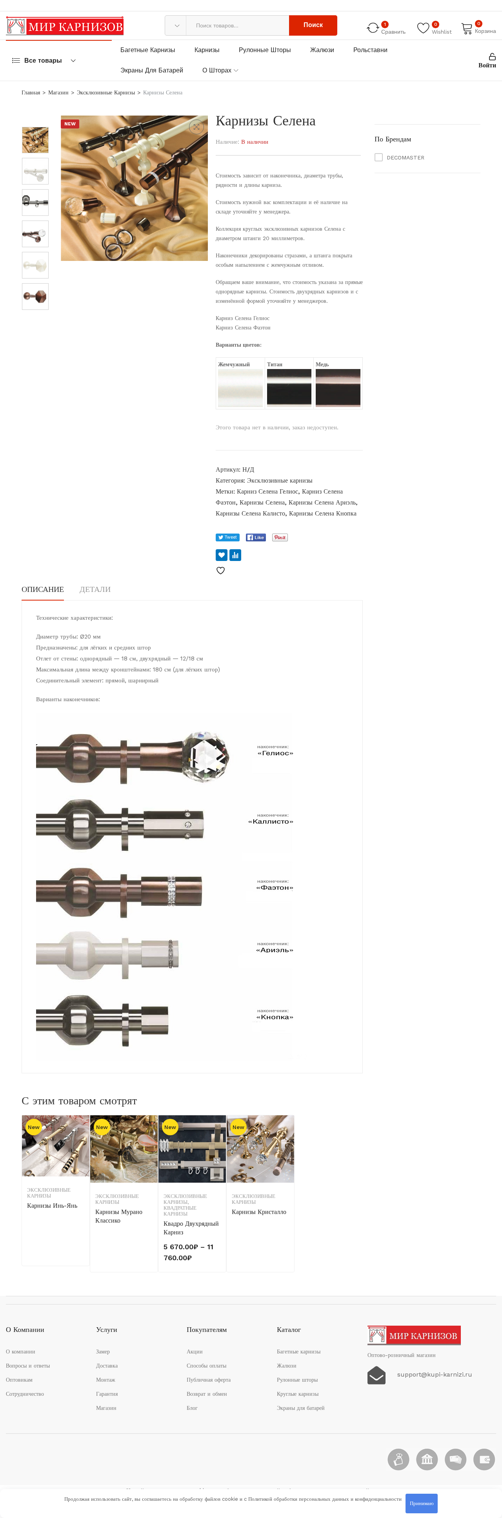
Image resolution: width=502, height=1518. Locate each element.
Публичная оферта (209, 1380)
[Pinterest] (280, 537)
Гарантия (107, 1394)
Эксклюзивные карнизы (106, 92)
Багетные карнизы (147, 50)
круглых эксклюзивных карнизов (282, 229)
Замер (103, 1351)
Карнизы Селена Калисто (250, 513)
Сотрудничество (25, 1394)
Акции (195, 1351)
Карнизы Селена (262, 502)
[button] (196, 126)
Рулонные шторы (265, 50)
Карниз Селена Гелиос (267, 491)
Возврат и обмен (207, 1394)
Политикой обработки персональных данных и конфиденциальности (325, 1499)
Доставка (107, 1365)
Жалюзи (322, 50)
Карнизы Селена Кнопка (322, 513)
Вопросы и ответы (28, 1365)
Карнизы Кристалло (259, 1212)
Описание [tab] (43, 589)
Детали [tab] (95, 589)
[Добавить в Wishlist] (221, 555)
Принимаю (422, 1503)
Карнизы (207, 50)
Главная (31, 92)
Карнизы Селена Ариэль (322, 502)
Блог (192, 1408)
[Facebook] (256, 537)
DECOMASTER (405, 157)
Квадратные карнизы (180, 1211)
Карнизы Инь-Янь (52, 1205)
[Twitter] (228, 537)
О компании (20, 1351)
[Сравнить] (235, 555)
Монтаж (105, 1380)
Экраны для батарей (151, 70)
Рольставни (370, 50)
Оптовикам (19, 1380)
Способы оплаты (206, 1365)
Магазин (58, 92)
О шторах (216, 70)
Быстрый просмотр (83, 1165)
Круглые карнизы (297, 1394)
